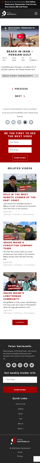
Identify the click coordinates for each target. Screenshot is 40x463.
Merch (20, 424)
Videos (20, 409)
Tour (20, 419)
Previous (21, 89)
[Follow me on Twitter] (31, 122)
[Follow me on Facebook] (13, 122)
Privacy (20, 456)
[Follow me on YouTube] (7, 122)
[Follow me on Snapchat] (25, 122)
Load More (20, 322)
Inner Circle (20, 404)
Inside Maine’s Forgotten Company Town (18, 245)
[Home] (20, 440)
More (20, 429)
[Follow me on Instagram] (19, 122)
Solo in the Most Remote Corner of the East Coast (19, 197)
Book (21, 414)
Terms (20, 452)
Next (18, 96)
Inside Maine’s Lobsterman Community (13, 296)
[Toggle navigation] (36, 13)
